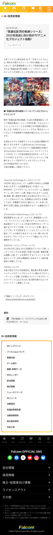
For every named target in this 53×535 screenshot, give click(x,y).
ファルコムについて (16, 351)
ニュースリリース (14, 45)
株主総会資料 (13, 421)
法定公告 (11, 426)
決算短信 (11, 403)
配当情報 (11, 380)
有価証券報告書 (14, 409)
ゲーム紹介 (12, 363)
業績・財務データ (14, 369)
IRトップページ (14, 345)
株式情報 (11, 386)
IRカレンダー (13, 374)
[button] (49, 9)
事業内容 (11, 357)
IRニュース (12, 397)
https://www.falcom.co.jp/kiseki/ (20, 299)
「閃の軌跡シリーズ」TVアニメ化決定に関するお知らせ (26, 320)
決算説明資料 (13, 415)
